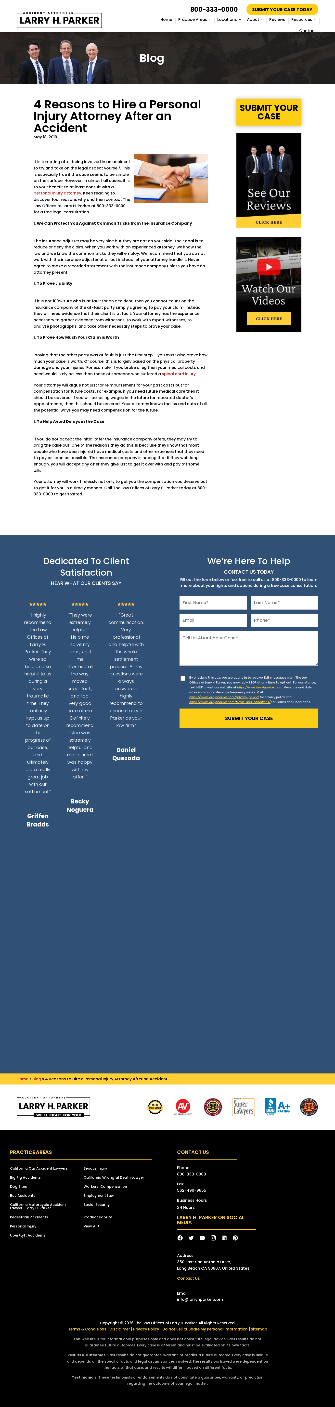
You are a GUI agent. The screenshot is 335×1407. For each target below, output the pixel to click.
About (253, 19)
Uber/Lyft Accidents (28, 1236)
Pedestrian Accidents (29, 1217)
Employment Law (99, 1196)
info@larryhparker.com (200, 1299)
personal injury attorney (57, 193)
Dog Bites (18, 1187)
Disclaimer (120, 1329)
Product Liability (98, 1217)
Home (166, 19)
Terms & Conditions (87, 1329)
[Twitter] (191, 1238)
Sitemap (259, 1329)
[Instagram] (213, 1238)
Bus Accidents (22, 1196)
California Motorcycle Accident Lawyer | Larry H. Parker (38, 1207)
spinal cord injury (179, 374)
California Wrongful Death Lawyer (114, 1178)
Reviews (277, 19)
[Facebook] (180, 1238)
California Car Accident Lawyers (39, 1169)
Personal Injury (23, 1227)
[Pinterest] (235, 1238)
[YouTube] (202, 1238)
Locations (227, 19)
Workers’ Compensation (105, 1187)
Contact (307, 31)
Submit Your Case (269, 112)
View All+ (92, 1227)
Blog (36, 1079)
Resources (301, 19)
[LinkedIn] (224, 1238)
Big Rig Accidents (25, 1178)
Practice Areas (192, 19)
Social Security (97, 1205)
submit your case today (282, 9)
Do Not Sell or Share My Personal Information (205, 1329)
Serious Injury (95, 1169)
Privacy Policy (146, 1329)
